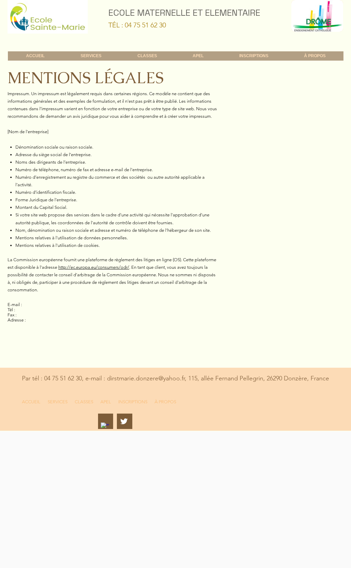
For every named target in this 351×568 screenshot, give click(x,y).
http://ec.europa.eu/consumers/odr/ (93, 267)
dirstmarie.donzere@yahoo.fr (146, 378)
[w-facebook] (105, 426)
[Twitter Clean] (124, 421)
